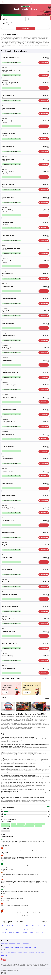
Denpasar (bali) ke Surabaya (11, 70)
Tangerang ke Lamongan (10, 606)
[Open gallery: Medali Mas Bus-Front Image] (8, 706)
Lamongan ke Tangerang (10, 372)
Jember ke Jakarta (8, 434)
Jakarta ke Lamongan (9, 385)
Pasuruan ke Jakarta (8, 668)
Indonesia (7, 952)
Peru (42, 952)
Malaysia (20, 952)
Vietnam (25, 952)
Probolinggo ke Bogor (9, 508)
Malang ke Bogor (7, 483)
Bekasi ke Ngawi (7, 569)
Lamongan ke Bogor (8, 422)
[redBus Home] (2, 2)
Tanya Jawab (28, 947)
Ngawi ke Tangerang (8, 631)
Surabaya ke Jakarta (8, 133)
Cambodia (31, 952)
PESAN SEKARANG (43, 62)
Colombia (37, 952)
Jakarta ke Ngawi (7, 459)
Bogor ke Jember (7, 545)
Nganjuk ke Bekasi (7, 619)
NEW (6, 692)
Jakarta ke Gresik (7, 222)
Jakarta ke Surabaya (8, 108)
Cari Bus (26, 28)
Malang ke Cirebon (8, 172)
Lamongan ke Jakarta (9, 298)
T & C (2, 947)
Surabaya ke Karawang (9, 643)
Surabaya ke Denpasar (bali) (11, 57)
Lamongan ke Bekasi (8, 335)
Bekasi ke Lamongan (8, 582)
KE (30, 19)
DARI (7, 19)
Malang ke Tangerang (9, 397)
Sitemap (19, 943)
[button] (25, 23)
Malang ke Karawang (8, 532)
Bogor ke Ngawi (7, 557)
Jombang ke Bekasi (8, 520)
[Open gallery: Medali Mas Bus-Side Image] (38, 706)
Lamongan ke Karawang (9, 409)
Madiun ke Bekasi (7, 471)
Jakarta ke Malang (8, 95)
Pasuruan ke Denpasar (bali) (11, 248)
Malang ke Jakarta (8, 146)
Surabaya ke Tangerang (9, 594)
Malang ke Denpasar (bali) (10, 83)
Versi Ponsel (25, 943)
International (4, 955)
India (2, 952)
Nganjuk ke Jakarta (8, 446)
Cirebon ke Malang (8, 159)
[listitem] (11, 62)
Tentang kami (4, 943)
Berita (34, 947)
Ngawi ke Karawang (8, 495)
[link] (11, 688)
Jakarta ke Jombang (8, 235)
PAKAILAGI (27, 692)
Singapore (13, 952)
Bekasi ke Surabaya (8, 197)
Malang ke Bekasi (7, 273)
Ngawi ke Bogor (7, 360)
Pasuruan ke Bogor (8, 656)
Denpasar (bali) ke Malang (10, 121)
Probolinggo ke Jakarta (9, 348)
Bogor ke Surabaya (8, 323)
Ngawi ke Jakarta (7, 286)
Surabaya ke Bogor (8, 184)
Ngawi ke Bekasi (7, 311)
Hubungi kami (12, 943)
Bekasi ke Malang (7, 210)
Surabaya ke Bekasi (8, 261)
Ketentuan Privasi (9, 947)
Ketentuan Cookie (19, 947)
